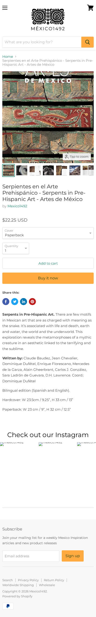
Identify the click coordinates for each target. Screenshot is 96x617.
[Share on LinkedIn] (23, 301)
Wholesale (47, 585)
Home (7, 56)
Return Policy (54, 580)
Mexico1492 (17, 206)
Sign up (72, 556)
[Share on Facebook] (5, 301)
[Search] (87, 42)
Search (7, 580)
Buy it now (48, 278)
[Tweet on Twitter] (14, 301)
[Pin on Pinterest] (32, 301)
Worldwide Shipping (18, 585)
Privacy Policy (28, 580)
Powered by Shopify (17, 596)
